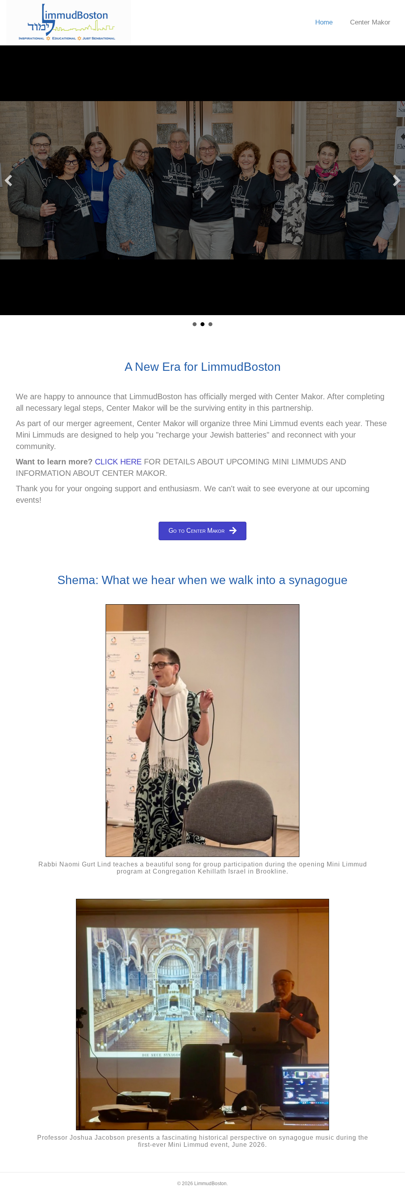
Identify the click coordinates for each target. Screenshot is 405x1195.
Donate (210, 324)
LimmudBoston (195, 324)
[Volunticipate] (202, 180)
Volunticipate (202, 324)
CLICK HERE (118, 461)
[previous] (8, 180)
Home (324, 22)
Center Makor (370, 22)
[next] (396, 180)
